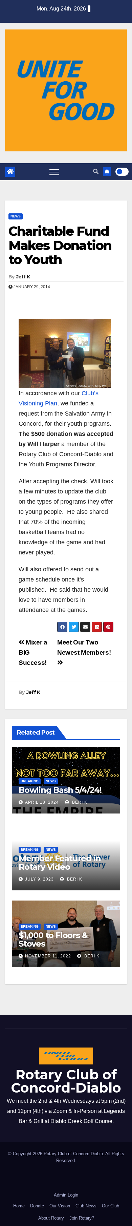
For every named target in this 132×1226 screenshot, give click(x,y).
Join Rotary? (81, 1218)
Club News (85, 1205)
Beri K (79, 802)
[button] (95, 171)
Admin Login (66, 1195)
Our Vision (59, 1205)
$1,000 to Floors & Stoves (53, 939)
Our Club (110, 1205)
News (15, 216)
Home (19, 1205)
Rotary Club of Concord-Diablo (66, 1081)
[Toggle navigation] (54, 171)
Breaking (30, 781)
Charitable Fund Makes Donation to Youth (59, 245)
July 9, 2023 (39, 879)
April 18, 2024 (42, 802)
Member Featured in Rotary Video (60, 862)
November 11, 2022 (48, 956)
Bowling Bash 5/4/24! (60, 790)
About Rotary (51, 1218)
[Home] (10, 172)
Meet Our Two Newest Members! (84, 647)
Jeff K (23, 277)
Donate (37, 1205)
